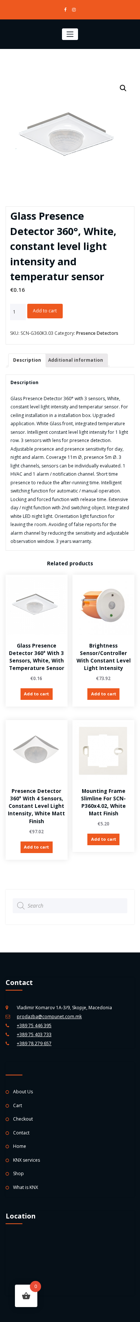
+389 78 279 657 (34, 1043)
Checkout (23, 1119)
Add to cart (45, 311)
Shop (18, 1173)
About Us (23, 1091)
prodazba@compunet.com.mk (49, 1016)
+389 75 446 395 (34, 1025)
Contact (21, 1133)
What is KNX (25, 1187)
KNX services (26, 1160)
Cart (17, 1105)
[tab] (27, 360)
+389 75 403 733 (34, 1034)
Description (27, 360)
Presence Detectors (97, 333)
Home (19, 1146)
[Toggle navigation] (70, 34)
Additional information (75, 360)
